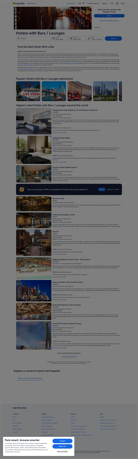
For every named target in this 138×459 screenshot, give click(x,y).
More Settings (62, 451)
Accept (62, 441)
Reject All (62, 446)
